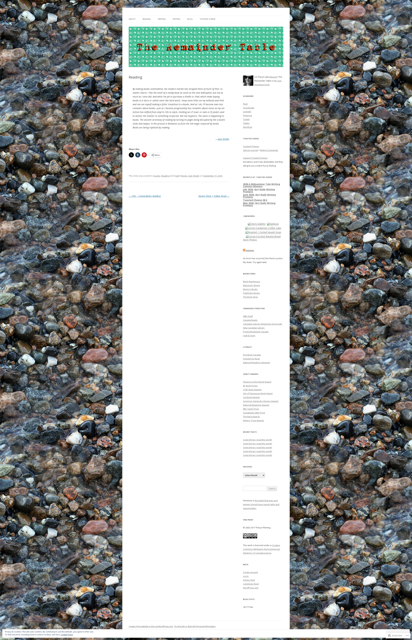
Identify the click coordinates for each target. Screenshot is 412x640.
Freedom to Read (251, 358)
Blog (190, 19)
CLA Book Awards (251, 397)
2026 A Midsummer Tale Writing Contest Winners (261, 185)
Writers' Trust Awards (253, 420)
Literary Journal (250, 150)
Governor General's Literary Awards (260, 401)
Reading (147, 19)
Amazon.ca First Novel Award (257, 381)
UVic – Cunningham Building (145, 196)
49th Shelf (248, 316)
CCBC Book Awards (252, 389)
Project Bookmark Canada (255, 331)
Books (184, 175)
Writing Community (269, 150)
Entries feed (249, 580)
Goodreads (248, 107)
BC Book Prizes (250, 385)
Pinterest (247, 115)
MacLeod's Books (251, 285)
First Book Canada (252, 354)
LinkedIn (247, 111)
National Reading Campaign (256, 362)
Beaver (273, 76)
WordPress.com (250, 587)
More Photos (250, 239)
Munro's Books (250, 289)
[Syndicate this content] (244, 250)
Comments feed (251, 583)
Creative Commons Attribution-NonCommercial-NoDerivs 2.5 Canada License (261, 549)
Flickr (245, 103)
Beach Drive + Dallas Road (213, 196)
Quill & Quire (249, 335)
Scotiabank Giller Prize (254, 412)
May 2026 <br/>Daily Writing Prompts (259, 204)
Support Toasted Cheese (255, 158)
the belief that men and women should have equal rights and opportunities (261, 504)
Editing (176, 19)
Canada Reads (250, 320)
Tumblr (246, 119)
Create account (250, 572)
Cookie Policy (67, 634)
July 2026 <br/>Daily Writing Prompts (259, 190)
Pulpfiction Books (251, 293)
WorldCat (247, 127)
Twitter (246, 123)
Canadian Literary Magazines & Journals (262, 323)
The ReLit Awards (251, 416)
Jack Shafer (223, 139)
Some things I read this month (257, 439)
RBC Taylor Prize (251, 408)
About (132, 19)
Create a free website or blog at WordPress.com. (151, 626)
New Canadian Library (254, 327)
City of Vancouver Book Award (257, 393)
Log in (246, 576)
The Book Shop (250, 296)
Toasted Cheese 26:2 (255, 200)
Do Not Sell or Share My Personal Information (194, 626)
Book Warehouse (251, 281)
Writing (162, 19)
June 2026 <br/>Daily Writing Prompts (259, 195)
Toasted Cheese (207, 19)
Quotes (156, 175)
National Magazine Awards (256, 405)
